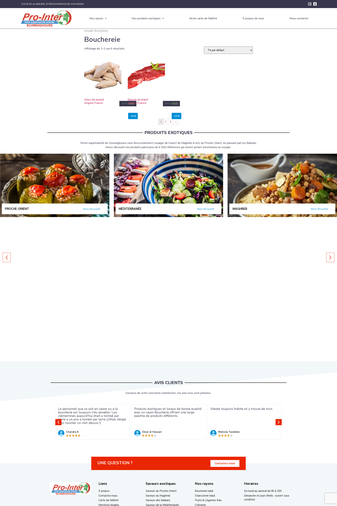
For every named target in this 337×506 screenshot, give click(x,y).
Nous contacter (298, 18)
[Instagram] (309, 4)
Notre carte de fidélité (203, 18)
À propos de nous (253, 18)
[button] (91, 209)
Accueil (88, 30)
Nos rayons (96, 18)
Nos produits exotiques (146, 18)
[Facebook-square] (315, 4)
